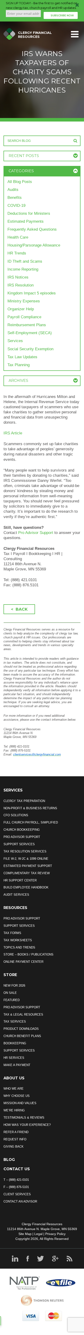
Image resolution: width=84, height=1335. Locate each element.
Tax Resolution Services (25, 851)
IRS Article (13, 433)
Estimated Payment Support (28, 866)
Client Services (17, 1194)
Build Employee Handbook (26, 887)
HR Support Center (20, 880)
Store (10, 975)
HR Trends (16, 253)
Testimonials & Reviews (24, 1117)
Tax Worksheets (18, 940)
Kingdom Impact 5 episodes (31, 293)
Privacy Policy (55, 1234)
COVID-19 (16, 205)
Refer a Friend (16, 1132)
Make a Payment (17, 1065)
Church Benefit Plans (22, 1036)
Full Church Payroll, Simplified (31, 822)
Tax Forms (12, 933)
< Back (19, 609)
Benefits (14, 197)
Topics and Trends (19, 947)
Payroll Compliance (24, 317)
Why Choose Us (17, 1096)
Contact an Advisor (20, 1201)
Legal (38, 1234)
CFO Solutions (16, 815)
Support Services (19, 844)
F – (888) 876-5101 (16, 1187)
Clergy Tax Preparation (24, 801)
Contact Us (17, 1169)
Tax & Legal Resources (23, 1014)
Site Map (25, 1234)
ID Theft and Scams (24, 261)
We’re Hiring (14, 1110)
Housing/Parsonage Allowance (33, 245)
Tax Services (15, 1021)
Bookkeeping (15, 1043)
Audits (12, 189)
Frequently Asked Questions (32, 229)
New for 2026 (14, 985)
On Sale (10, 993)
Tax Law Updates (22, 357)
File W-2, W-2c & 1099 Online (26, 858)
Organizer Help (20, 309)
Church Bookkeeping (22, 829)
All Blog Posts (19, 181)
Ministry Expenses (23, 301)
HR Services (14, 1057)
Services (15, 341)
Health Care (17, 237)
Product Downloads (21, 1029)
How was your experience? (27, 1125)
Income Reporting (22, 269)
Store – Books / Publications (28, 954)
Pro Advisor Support (35, 532)
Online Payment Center (23, 961)
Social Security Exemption (30, 349)
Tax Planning (18, 365)
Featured (12, 1000)
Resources (15, 908)
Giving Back (14, 1146)
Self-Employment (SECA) (29, 333)
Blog (9, 1159)
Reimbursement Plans (26, 325)
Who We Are (14, 1088)
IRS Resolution (20, 285)
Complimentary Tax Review (27, 873)
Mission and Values (20, 1103)
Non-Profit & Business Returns (30, 808)
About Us (14, 1078)
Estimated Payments (25, 221)
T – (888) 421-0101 (16, 1179)
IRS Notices (17, 277)
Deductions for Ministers (28, 213)
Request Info (15, 1139)
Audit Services (16, 894)
